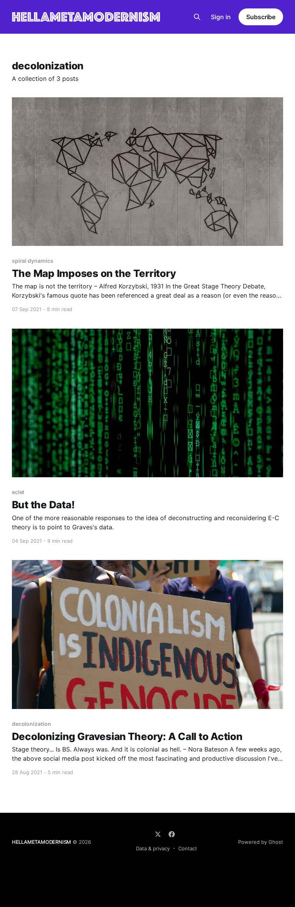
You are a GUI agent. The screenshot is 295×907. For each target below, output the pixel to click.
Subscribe (260, 17)
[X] (158, 834)
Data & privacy (153, 848)
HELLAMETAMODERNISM (41, 842)
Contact (187, 848)
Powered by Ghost (260, 842)
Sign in (221, 17)
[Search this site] (197, 17)
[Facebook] (172, 834)
